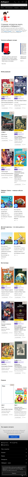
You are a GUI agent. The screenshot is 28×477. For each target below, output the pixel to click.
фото (12, 80)
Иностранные (9, 7)
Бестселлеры (4, 263)
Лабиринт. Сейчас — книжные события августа (12, 191)
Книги (2, 7)
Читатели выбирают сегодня (9, 40)
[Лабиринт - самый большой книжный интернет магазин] (7, 2)
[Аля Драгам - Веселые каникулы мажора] (7, 320)
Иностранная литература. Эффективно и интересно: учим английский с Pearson (6, 213)
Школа (22, 7)
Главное (16, 7)
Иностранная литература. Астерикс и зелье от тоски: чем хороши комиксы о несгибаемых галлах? (19, 250)
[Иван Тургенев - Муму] (7, 403)
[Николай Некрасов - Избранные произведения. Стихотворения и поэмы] (20, 358)
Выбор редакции (5, 71)
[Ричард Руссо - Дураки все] (7, 130)
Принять (14, 473)
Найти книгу (14, 437)
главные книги (19, 31)
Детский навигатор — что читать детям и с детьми (13, 227)
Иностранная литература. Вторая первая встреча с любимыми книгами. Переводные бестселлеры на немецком (6, 251)
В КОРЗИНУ (5, 108)
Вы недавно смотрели (7, 427)
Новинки (3, 380)
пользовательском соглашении (13, 469)
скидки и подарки (7, 31)
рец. (11, 79)
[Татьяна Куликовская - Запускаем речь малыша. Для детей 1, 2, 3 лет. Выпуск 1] (20, 403)
